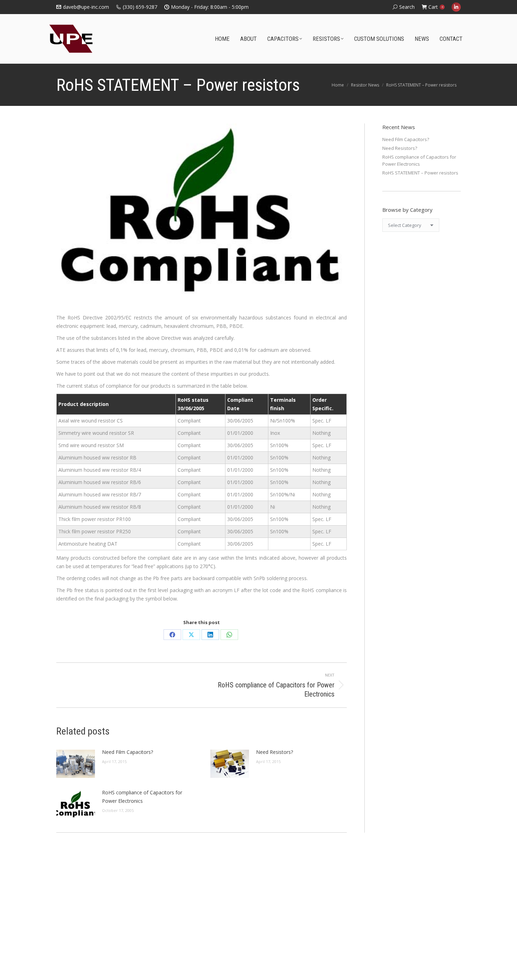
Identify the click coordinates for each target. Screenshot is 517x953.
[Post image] (75, 764)
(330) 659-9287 (140, 7)
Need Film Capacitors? (127, 752)
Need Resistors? (274, 752)
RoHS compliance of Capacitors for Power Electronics (142, 796)
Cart (435, 7)
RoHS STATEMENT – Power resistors (420, 173)
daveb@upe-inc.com (86, 7)
